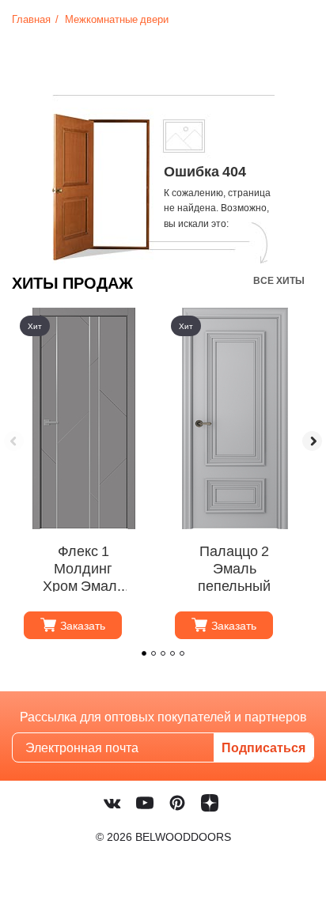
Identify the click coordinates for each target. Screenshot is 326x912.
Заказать (82, 625)
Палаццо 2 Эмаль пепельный (234, 567)
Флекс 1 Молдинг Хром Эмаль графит (83, 567)
